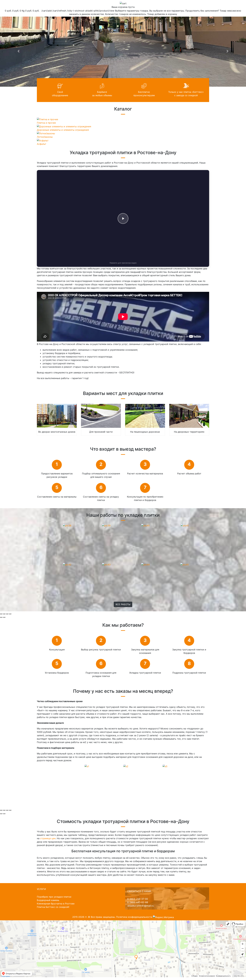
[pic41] (185, 525)
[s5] (165, 766)
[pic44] (145, 564)
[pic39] (106, 525)
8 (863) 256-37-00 (137, 898)
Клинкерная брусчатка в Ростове (55, 903)
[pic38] (67, 525)
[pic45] (184, 564)
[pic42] (67, 564)
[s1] (87, 766)
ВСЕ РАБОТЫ (123, 604)
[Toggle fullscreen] (7, 613)
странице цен (48, 838)
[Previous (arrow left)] (1, 617)
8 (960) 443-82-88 (137, 902)
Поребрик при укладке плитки (54, 896)
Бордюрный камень (48, 900)
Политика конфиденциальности (134, 916)
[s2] (125, 766)
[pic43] (106, 564)
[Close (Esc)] (1, 613)
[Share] (4, 613)
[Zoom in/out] (10, 613)
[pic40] (145, 525)
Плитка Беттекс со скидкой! (53, 907)
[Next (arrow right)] (4, 617)
